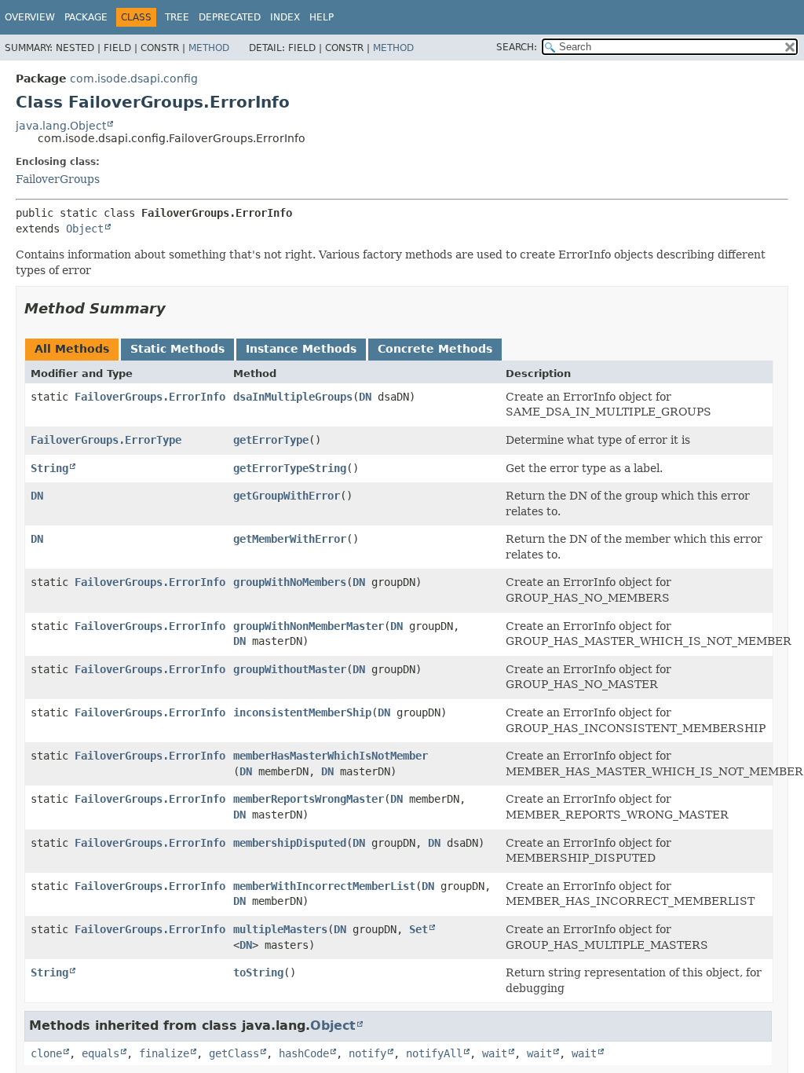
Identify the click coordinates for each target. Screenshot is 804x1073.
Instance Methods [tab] (301, 348)
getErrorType (271, 440)
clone (46, 1053)
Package (86, 17)
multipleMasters (280, 929)
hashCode (304, 1053)
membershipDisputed (289, 843)
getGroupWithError (286, 495)
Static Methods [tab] (177, 348)
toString (258, 972)
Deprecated (230, 17)
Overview (30, 17)
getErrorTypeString (289, 468)
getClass (234, 1053)
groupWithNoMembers (289, 582)
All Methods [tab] (72, 348)
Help (321, 17)
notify (367, 1053)
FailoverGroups (58, 179)
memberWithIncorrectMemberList (324, 886)
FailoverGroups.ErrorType (106, 440)
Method (208, 47)
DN (365, 396)
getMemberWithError (289, 539)
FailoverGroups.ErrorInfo (150, 396)
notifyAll (434, 1053)
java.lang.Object (61, 125)
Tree (177, 17)
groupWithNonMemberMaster (308, 626)
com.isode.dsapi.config (134, 78)
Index (285, 17)
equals (100, 1053)
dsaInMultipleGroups (293, 396)
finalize (164, 1053)
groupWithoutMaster (289, 669)
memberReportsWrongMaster (308, 799)
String (49, 468)
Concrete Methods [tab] (435, 348)
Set (418, 929)
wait (494, 1053)
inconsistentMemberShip (302, 712)
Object (85, 228)
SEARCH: (516, 47)
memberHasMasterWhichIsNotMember (330, 755)
